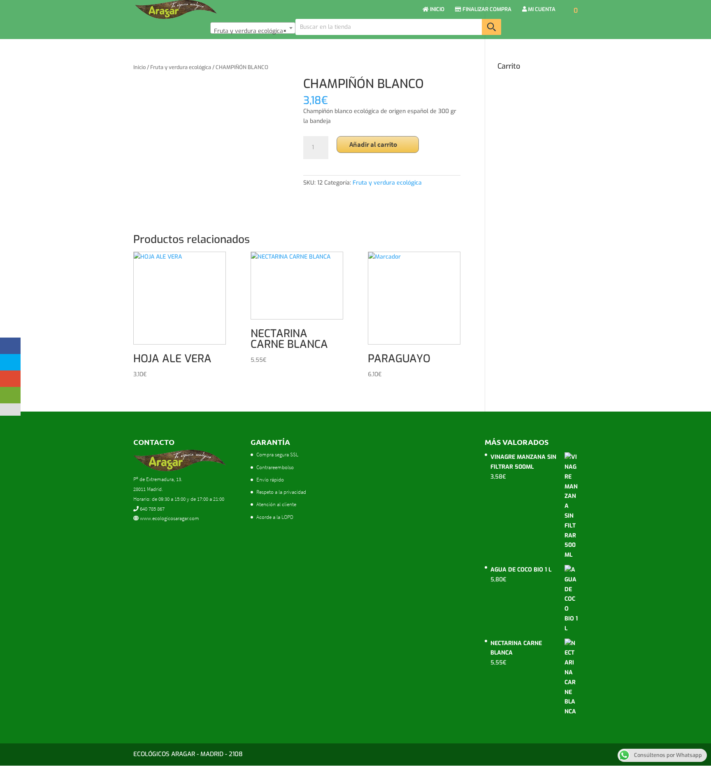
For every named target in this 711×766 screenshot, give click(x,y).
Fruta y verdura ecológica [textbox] (250, 31)
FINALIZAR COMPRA (486, 10)
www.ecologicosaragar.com (169, 518)
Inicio (139, 67)
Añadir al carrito (373, 144)
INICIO (436, 10)
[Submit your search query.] (491, 27)
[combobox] (252, 28)
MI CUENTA (541, 10)
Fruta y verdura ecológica (180, 67)
